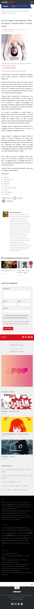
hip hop (25, 533)
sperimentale (19, 543)
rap (18, 540)
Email (19, 301)
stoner (25, 543)
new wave (5, 538)
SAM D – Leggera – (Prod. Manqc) (19, 486)
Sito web (5, 308)
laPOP (20, 535)
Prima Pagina (11, 13)
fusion (6, 533)
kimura (17, 535)
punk (13, 540)
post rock (29, 538)
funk (2, 533)
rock (3, 542)
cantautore (20, 527)
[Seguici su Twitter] (29, 337)
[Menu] (32, 2)
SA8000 (9, 504)
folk (29, 530)
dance (14, 530)
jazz (14, 535)
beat (7, 528)
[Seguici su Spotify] (32, 337)
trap (2, 545)
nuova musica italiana (16, 538)
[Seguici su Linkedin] (26, 337)
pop (25, 537)
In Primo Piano (5, 11)
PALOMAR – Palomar (7, 457)
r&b (16, 540)
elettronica (23, 530)
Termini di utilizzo (18, 323)
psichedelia (7, 540)
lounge (24, 535)
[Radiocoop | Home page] (10, 2)
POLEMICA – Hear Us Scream (10, 411)
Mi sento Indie (15, 11)
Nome (5, 301)
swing (29, 543)
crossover (9, 530)
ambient (3, 528)
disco (18, 530)
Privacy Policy (8, 323)
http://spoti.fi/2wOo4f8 (9, 68)
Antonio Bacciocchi (8, 29)
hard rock (19, 533)
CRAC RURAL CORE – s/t (8, 270)
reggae (27, 540)
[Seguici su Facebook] (23, 337)
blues (10, 528)
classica (27, 528)
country (3, 530)
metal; (28, 535)
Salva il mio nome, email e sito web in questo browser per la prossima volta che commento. (15, 317)
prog (2, 540)
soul (13, 543)
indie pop (3, 535)
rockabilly (8, 543)
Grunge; (14, 533)
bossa (13, 528)
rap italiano (22, 540)
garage (9, 533)
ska (11, 543)
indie (30, 532)
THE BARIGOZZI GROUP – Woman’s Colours (14, 434)
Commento (6, 288)
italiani (9, 535)
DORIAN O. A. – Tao (14, 482)
